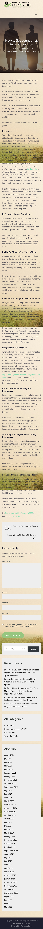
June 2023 (8, 861)
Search (33, 649)
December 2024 (10, 808)
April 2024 (8, 829)
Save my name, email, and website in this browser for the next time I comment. (20, 625)
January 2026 (9, 776)
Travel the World (11, 736)
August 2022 (9, 896)
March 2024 (9, 833)
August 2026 (9, 755)
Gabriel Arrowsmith (12, 513)
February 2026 (10, 773)
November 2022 (10, 886)
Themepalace (26, 926)
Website (5, 613)
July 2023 (8, 857)
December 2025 (10, 780)
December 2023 (10, 840)
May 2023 (8, 865)
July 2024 (8, 822)
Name (5, 592)
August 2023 (9, 854)
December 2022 (10, 882)
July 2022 (8, 900)
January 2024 (9, 836)
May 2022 (8, 907)
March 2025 (9, 801)
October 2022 (10, 889)
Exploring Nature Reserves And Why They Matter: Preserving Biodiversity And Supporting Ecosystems (21, 691)
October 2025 (10, 783)
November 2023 (10, 843)
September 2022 (11, 893)
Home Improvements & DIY (15, 729)
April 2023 (8, 868)
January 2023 (9, 879)
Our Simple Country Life (28, 920)
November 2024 (11, 812)
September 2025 (11, 787)
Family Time (9, 725)
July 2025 (8, 790)
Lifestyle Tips (16, 516)
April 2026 (8, 769)
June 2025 (8, 794)
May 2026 (8, 766)
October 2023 (10, 847)
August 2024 (9, 819)
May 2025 (8, 797)
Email (5, 603)
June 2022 (8, 903)
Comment (7, 561)
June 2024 (8, 826)
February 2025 (10, 805)
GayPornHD (32, 169)
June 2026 (8, 762)
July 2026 (8, 759)
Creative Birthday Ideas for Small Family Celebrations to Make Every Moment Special (20, 682)
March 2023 (9, 872)
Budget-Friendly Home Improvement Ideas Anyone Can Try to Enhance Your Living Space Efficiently (21, 673)
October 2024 (10, 815)
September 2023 (11, 850)
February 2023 (10, 875)
